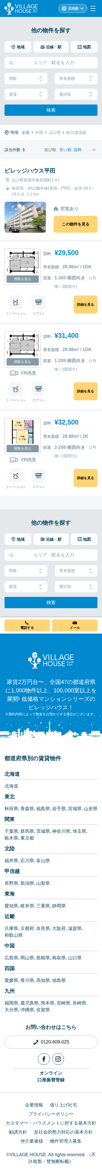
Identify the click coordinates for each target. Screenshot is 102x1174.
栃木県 (11, 838)
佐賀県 (43, 1009)
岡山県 (27, 957)
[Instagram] (58, 1059)
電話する (27, 628)
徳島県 (59, 980)
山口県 (75, 957)
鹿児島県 (29, 1003)
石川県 (27, 860)
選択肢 (65, 94)
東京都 (27, 838)
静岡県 (59, 905)
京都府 (27, 928)
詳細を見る (85, 304)
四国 (10, 968)
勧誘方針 (18, 1132)
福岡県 (11, 1003)
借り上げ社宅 (63, 1105)
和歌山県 (14, 935)
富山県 (43, 860)
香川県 (27, 980)
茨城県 (43, 831)
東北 (10, 796)
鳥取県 (59, 957)
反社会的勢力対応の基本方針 (63, 1132)
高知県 (43, 980)
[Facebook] (44, 1059)
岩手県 (59, 808)
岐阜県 (27, 905)
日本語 (73, 8)
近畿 (10, 916)
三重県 (43, 905)
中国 (10, 946)
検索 (51, 110)
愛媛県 (11, 980)
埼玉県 (79, 831)
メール (75, 628)
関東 (10, 819)
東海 (10, 894)
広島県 (11, 957)
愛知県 (11, 905)
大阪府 (59, 928)
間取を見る (22, 279)
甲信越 (12, 871)
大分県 (11, 1009)
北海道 (12, 774)
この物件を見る (76, 224)
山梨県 (43, 883)
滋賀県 (75, 928)
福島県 (43, 808)
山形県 (90, 808)
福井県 (11, 860)
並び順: (50, 149)
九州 (10, 991)
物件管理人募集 (66, 1141)
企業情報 (34, 1105)
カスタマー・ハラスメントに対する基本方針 (51, 1123)
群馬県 (27, 831)
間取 (13, 78)
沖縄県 (27, 1009)
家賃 (13, 94)
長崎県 (79, 1003)
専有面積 (67, 78)
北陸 (10, 848)
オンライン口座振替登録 (51, 1076)
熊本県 (47, 1003)
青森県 (27, 808)
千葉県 (11, 831)
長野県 (11, 883)
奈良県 (43, 928)
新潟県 (27, 883)
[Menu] (92, 8)
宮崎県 (63, 1003)
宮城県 (75, 808)
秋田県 (11, 808)
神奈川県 (61, 831)
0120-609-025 (55, 1042)
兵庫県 (11, 928)
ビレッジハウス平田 (30, 171)
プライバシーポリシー (51, 1114)
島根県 (43, 957)
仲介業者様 (31, 1141)
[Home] (51, 660)
